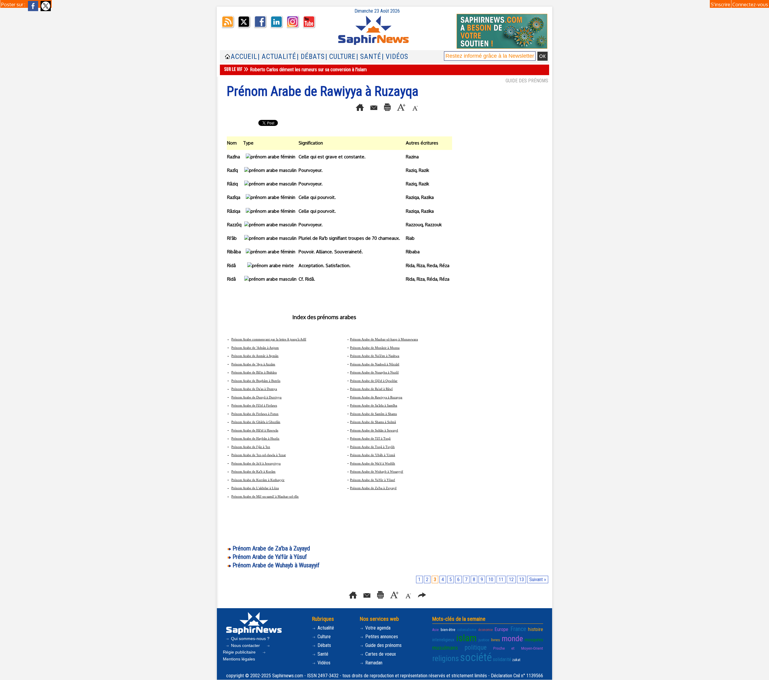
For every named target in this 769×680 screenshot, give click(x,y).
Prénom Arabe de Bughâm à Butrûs (255, 381)
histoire (535, 629)
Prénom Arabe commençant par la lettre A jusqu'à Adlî (268, 339)
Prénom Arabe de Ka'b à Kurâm (253, 471)
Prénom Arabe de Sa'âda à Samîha (373, 405)
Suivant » (537, 579)
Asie (435, 630)
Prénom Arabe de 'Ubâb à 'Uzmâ (372, 455)
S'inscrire (720, 5)
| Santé (368, 57)
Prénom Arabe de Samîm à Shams (373, 414)
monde (512, 638)
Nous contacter (245, 645)
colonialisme (466, 630)
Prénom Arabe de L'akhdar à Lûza (255, 488)
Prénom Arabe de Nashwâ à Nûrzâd (374, 364)
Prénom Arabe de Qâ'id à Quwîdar (373, 381)
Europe (501, 629)
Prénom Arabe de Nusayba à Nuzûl (374, 372)
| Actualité (277, 57)
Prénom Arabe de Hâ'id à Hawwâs (254, 430)
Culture (323, 636)
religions (445, 658)
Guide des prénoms (383, 645)
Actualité (325, 628)
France (518, 629)
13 (521, 579)
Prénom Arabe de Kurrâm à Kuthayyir (257, 480)
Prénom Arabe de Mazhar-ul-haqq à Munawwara (384, 339)
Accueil (244, 57)
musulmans (445, 648)
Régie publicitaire (240, 652)
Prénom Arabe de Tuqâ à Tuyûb (372, 447)
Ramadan (373, 663)
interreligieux (443, 639)
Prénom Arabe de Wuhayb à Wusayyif (376, 471)
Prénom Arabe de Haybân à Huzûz (255, 438)
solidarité (502, 659)
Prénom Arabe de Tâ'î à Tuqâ (370, 438)
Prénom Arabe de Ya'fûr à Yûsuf (372, 480)
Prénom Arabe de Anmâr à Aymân (254, 356)
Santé (322, 654)
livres (495, 639)
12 (511, 579)
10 (490, 579)
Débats (323, 645)
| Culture (340, 57)
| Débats (311, 57)
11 (501, 579)
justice (484, 639)
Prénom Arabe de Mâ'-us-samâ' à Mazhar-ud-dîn (265, 496)
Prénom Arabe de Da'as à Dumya (254, 389)
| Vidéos (395, 57)
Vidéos (323, 663)
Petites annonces (381, 636)
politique (476, 647)
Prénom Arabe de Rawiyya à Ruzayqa (376, 397)
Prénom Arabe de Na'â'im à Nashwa (374, 356)
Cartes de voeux (380, 654)
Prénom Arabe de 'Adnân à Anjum (255, 347)
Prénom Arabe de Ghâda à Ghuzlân (255, 422)
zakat (516, 660)
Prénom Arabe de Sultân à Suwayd (374, 430)
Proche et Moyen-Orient (518, 648)
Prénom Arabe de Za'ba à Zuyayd (373, 488)
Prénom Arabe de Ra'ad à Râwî (371, 389)
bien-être (448, 629)
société (476, 657)
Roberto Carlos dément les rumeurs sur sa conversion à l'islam (308, 69)
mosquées (534, 639)
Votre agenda (377, 628)
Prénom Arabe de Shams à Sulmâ (373, 422)
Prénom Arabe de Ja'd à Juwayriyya (256, 463)
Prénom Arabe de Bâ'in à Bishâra (254, 372)
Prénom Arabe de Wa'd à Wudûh (372, 463)
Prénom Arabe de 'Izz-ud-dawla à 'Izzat (258, 455)
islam (466, 638)
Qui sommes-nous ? (249, 638)
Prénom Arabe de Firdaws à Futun (254, 414)
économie (485, 630)
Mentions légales (239, 659)
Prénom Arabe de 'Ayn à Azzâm (253, 364)
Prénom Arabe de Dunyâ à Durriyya (256, 397)
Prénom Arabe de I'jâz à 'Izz (250, 447)
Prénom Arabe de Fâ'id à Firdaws (254, 405)
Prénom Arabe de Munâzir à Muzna (375, 347)
